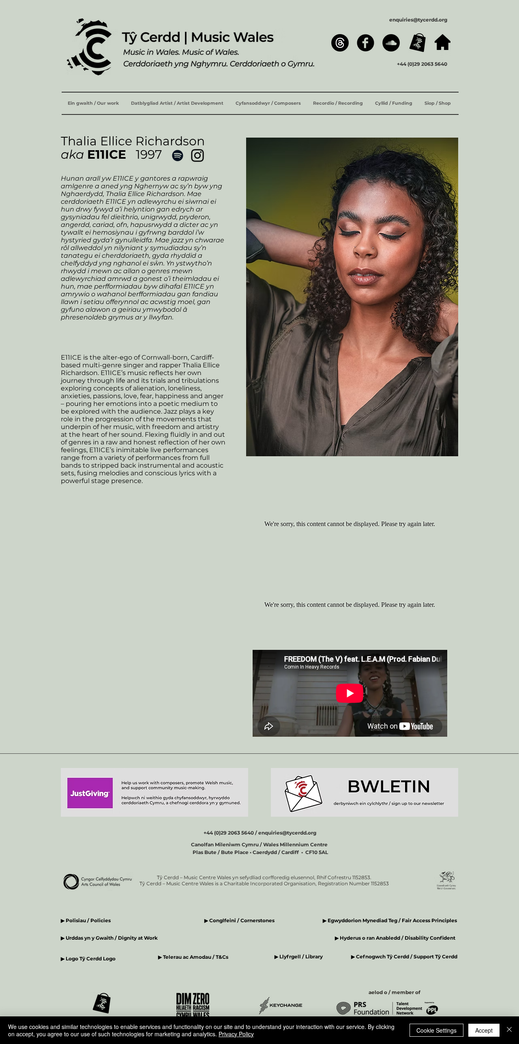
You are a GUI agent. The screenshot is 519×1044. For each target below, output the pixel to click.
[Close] (509, 1030)
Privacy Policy (236, 1034)
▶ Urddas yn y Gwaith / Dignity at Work (109, 938)
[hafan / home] (443, 42)
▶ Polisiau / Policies (86, 920)
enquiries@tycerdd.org (418, 20)
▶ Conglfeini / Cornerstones (239, 920)
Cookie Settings (436, 1030)
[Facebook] (365, 43)
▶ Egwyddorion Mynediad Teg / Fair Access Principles (390, 920)
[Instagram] (197, 155)
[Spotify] (177, 155)
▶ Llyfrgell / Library (299, 956)
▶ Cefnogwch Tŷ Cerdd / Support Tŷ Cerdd (404, 956)
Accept (484, 1030)
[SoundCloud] (391, 43)
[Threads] (340, 43)
